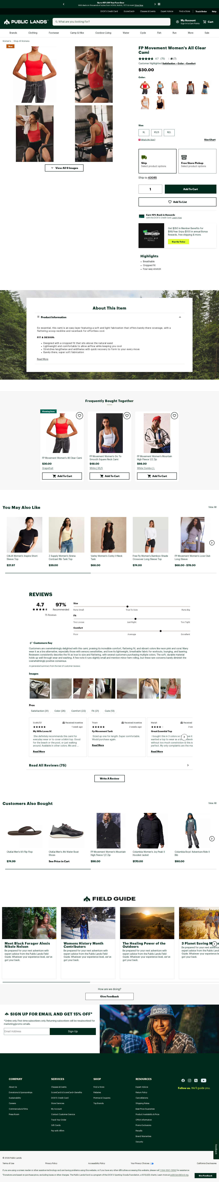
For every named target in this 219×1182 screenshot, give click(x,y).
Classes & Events (148, 11)
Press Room (14, 1114)
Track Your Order (58, 1120)
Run (175, 33)
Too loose (78, 622)
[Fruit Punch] (175, 87)
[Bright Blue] (160, 87)
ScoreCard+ (129, 11)
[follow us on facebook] (184, 1080)
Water (126, 33)
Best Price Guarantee (145, 1109)
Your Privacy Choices (140, 1163)
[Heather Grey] (190, 87)
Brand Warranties (143, 1136)
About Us (13, 1087)
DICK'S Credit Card (110, 11)
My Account (56, 1109)
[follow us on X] (197, 1080)
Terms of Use (8, 1163)
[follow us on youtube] (203, 1080)
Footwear (54, 33)
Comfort (78, 627)
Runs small (78, 610)
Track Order (201, 11)
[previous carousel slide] (64, 4)
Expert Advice (167, 11)
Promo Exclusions (143, 1125)
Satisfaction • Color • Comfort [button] (178, 63)
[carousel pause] (159, 4)
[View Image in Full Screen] (34, 74)
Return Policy (141, 1092)
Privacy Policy (51, 1163)
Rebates (97, 1092)
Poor (75, 634)
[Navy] (205, 87)
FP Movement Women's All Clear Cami (62, 458)
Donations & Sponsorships (20, 1092)
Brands (13, 33)
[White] (145, 102)
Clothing (33, 33)
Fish (159, 33)
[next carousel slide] (155, 4)
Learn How (177, 218)
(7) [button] (174, 59)
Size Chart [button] (209, 139)
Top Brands (98, 1103)
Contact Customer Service (63, 1114)
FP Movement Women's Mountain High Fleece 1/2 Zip (154, 458)
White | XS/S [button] (96, 468)
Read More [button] (42, 359)
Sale (207, 33)
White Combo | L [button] (146, 468)
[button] (64, 167)
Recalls (139, 1131)
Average (132, 634)
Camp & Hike (77, 33)
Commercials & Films (18, 1109)
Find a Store (184, 11)
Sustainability (15, 1098)
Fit (74, 615)
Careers (12, 1103)
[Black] (160, 102)
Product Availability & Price (147, 1114)
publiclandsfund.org (179, 1175)
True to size (132, 610)
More (191, 33)
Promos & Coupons (101, 1098)
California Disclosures (206, 1163)
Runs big (186, 610)
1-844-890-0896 (168, 1170)
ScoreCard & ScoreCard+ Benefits (66, 1092)
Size (75, 603)
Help (214, 11)
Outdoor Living (103, 33)
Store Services (57, 1103)
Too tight (185, 622)
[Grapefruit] (145, 87)
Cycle (143, 33)
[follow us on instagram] (191, 1080)
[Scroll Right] (184, 737)
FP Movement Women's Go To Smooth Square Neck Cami (105, 458)
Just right (131, 622)
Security (139, 1142)
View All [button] (212, 507)
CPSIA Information (144, 1120)
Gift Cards (55, 1125)
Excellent (185, 634)
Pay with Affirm (57, 1131)
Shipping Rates (142, 1103)
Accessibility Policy (96, 1163)
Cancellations (142, 1098)
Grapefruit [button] (47, 468)
